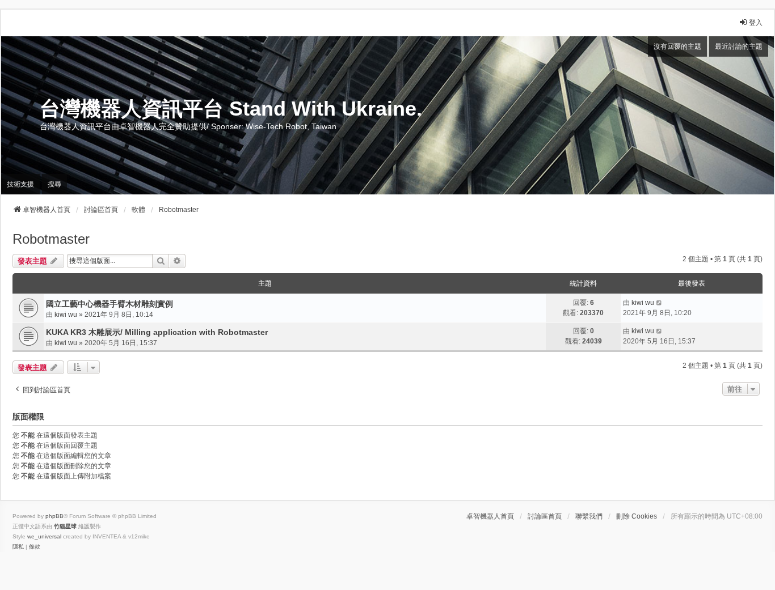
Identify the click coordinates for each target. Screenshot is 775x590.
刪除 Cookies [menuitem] (636, 516)
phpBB (54, 516)
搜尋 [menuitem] (54, 184)
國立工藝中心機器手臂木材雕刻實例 (109, 303)
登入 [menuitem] (756, 23)
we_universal (44, 536)
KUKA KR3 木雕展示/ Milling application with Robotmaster (157, 332)
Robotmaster (51, 239)
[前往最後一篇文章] (659, 303)
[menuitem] (18, 547)
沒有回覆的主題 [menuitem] (677, 46)
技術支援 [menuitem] (20, 184)
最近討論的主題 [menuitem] (739, 46)
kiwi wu (65, 315)
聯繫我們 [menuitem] (589, 516)
